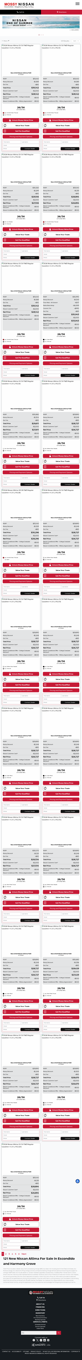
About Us (40, 1304)
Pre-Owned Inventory (40, 1318)
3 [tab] (43, 35)
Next (24, 1253)
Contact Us (6, 1351)
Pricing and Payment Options (21, 136)
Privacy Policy (36, 1351)
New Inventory (40, 1316)
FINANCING (40, 1307)
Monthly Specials (40, 1320)
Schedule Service (40, 1324)
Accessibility (17, 1351)
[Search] (58, 1333)
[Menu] (77, 4)
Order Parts (40, 1328)
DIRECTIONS (40, 1310)
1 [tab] (39, 35)
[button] (78, 1181)
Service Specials (40, 1326)
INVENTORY (40, 1313)
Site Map (26, 1351)
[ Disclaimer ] (74, 30)
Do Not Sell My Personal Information (56, 1351)
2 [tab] (41, 35)
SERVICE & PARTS (40, 1322)
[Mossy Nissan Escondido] (19, 5)
